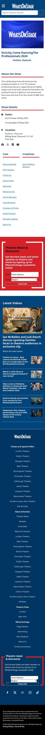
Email (8, 274)
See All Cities (22, 506)
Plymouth (26, 60)
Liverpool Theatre (22, 491)
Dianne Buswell (9, 164)
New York (22, 616)
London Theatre (23, 451)
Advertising (22, 631)
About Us (22, 641)
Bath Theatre (22, 466)
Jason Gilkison (28, 164)
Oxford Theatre (22, 591)
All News (22, 601)
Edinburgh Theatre (22, 481)
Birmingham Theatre (23, 471)
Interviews (22, 526)
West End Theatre (22, 531)
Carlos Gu (7, 175)
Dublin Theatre (22, 456)
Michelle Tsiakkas (10, 219)
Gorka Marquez (9, 197)
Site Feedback (22, 636)
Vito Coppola (8, 170)
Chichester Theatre (22, 476)
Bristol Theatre (22, 551)
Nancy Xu (7, 224)
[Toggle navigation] (1, 5)
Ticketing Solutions (22, 646)
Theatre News (22, 516)
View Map (9, 139)
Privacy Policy (8, 727)
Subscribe (22, 284)
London (22, 611)
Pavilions (9, 133)
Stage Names (22, 626)
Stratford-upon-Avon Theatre (22, 501)
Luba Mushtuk (9, 202)
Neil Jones (7, 186)
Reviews (22, 521)
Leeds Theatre (22, 486)
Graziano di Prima (10, 208)
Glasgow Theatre (22, 461)
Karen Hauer (8, 181)
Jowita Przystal (9, 213)
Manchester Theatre (22, 496)
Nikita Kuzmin (9, 191)
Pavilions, (17, 60)
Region (8, 279)
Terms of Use (19, 727)
